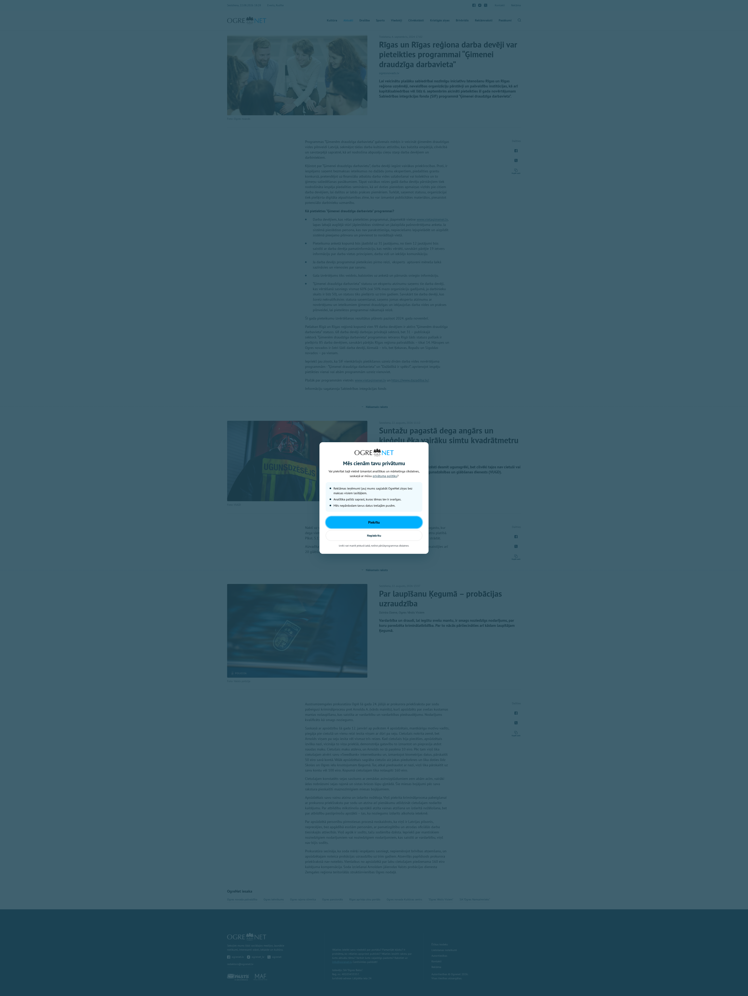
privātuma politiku (385, 476)
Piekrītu (374, 522)
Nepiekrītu (374, 535)
